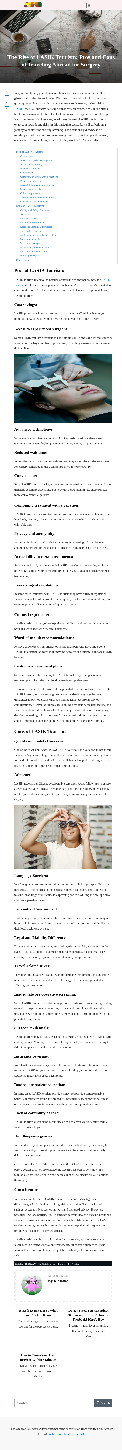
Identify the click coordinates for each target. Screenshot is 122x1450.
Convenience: (27, 172)
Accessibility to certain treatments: (37, 185)
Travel (73, 1263)
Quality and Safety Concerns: (34, 210)
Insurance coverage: (30, 243)
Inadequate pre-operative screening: (38, 235)
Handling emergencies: (31, 255)
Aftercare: (25, 214)
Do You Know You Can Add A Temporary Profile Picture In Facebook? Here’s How (88, 1315)
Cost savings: (27, 156)
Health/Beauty (27, 1263)
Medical (49, 1263)
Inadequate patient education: (35, 247)
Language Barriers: (29, 218)
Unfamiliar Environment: (32, 222)
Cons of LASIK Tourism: (30, 205)
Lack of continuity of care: (33, 251)
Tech (62, 1263)
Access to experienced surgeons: (36, 160)
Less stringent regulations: (33, 189)
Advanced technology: (31, 164)
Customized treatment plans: (34, 201)
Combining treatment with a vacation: (39, 176)
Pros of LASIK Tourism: (29, 151)
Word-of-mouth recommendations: (37, 197)
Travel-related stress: (30, 230)
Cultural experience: (30, 193)
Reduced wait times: (30, 168)
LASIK (18, 108)
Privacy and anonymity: (32, 180)
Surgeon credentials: (30, 239)
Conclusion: (23, 260)
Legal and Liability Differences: (36, 226)
